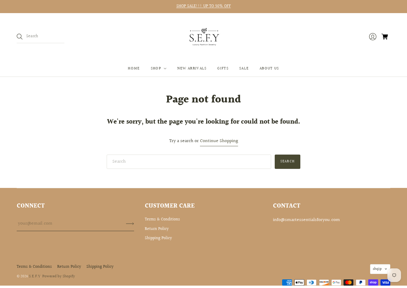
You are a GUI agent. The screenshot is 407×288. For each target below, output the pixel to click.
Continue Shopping (219, 141)
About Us (269, 68)
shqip (377, 269)
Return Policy (157, 229)
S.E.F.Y (34, 276)
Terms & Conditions (162, 219)
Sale (244, 68)
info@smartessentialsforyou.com (306, 220)
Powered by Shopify (58, 276)
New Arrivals (192, 68)
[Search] (20, 37)
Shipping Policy (158, 238)
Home (134, 68)
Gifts (223, 68)
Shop (156, 68)
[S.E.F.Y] (203, 36)
